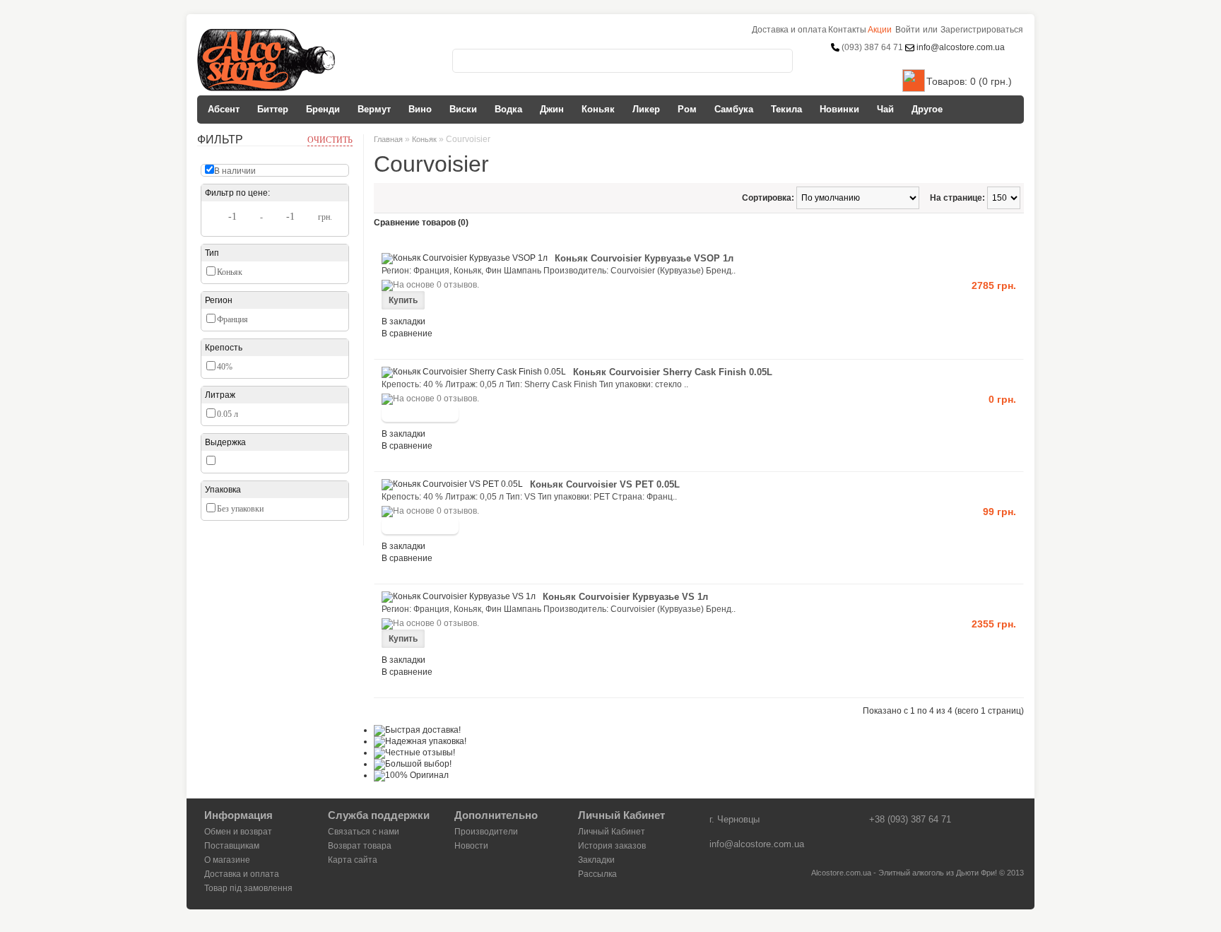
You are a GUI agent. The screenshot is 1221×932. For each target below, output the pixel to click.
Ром (687, 109)
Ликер (646, 109)
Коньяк (598, 109)
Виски (463, 109)
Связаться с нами (363, 832)
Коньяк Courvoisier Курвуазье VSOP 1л (644, 258)
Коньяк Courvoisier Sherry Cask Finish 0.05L (672, 372)
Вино (420, 109)
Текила (786, 109)
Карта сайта (352, 860)
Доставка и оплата (241, 874)
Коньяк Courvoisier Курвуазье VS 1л (625, 596)
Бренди (323, 109)
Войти (907, 30)
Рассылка (597, 874)
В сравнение (407, 333)
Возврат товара (359, 846)
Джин (552, 109)
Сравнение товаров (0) (421, 223)
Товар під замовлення (248, 888)
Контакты (847, 30)
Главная (388, 139)
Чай (885, 109)
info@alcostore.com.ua (959, 47)
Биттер (272, 109)
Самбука (733, 109)
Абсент (224, 109)
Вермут (374, 109)
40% (224, 367)
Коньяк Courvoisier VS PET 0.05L (605, 484)
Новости (471, 846)
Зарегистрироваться (981, 30)
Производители (486, 832)
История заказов (612, 846)
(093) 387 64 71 (872, 47)
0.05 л (227, 414)
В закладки (403, 321)
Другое (927, 109)
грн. (325, 217)
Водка (508, 109)
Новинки (839, 109)
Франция (232, 319)
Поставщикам (231, 846)
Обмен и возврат (238, 832)
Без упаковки (240, 509)
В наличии (235, 171)
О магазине (227, 860)
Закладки (596, 860)
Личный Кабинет (611, 832)
